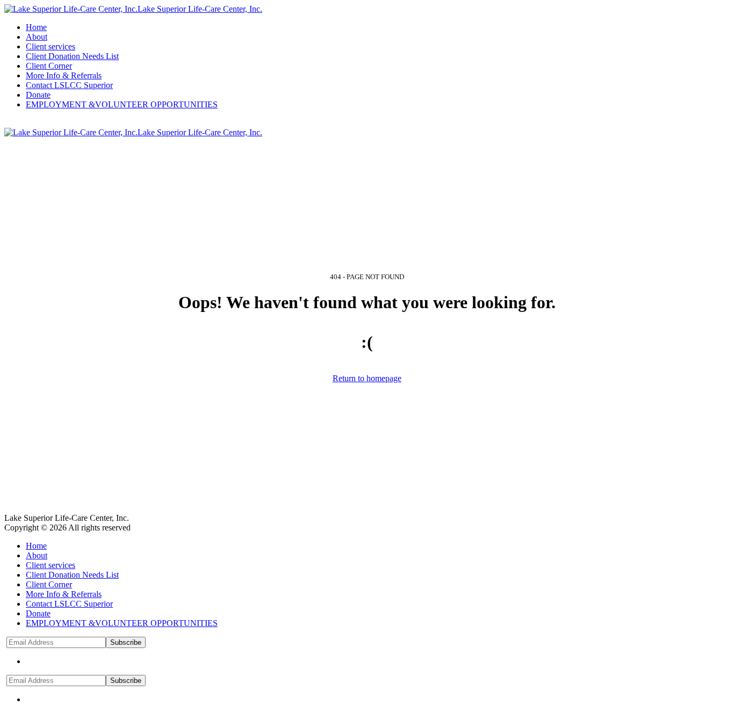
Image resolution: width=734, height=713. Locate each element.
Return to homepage (367, 378)
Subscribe (125, 642)
